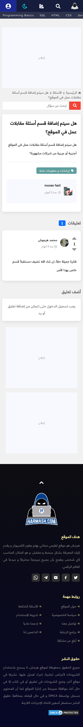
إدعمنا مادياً (30, 623)
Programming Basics (18, 15)
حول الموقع (68, 606)
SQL (43, 15)
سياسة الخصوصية (64, 615)
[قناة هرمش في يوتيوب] (56, 578)
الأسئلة (59, 93)
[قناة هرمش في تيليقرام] (46, 578)
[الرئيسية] (74, 6)
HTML (56, 15)
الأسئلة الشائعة (28, 606)
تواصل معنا (69, 623)
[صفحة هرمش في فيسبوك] (66, 578)
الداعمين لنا (30, 632)
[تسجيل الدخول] (8, 6)
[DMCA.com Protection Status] (64, 715)
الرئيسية (71, 93)
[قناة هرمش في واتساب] (36, 578)
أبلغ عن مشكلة (66, 641)
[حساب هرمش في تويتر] (76, 578)
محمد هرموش (47, 240)
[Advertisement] (41, 57)
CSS (69, 15)
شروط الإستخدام (27, 615)
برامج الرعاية (68, 632)
